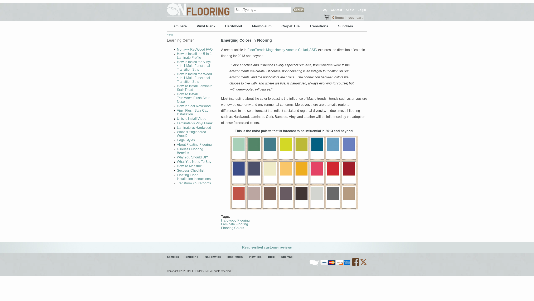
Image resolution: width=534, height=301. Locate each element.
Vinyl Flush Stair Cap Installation (192, 112)
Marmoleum (262, 26)
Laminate (179, 26)
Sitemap (287, 256)
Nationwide (213, 256)
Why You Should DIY (192, 157)
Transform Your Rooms (194, 183)
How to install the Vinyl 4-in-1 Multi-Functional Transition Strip (194, 65)
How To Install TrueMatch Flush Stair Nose (193, 97)
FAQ (324, 9)
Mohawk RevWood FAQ (195, 49)
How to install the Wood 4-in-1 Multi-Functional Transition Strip (194, 77)
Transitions (319, 26)
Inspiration (235, 256)
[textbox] (262, 10)
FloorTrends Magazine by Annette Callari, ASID (282, 50)
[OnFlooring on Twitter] (363, 264)
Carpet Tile (290, 26)
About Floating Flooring (194, 144)
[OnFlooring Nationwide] (315, 264)
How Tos (255, 256)
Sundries (345, 26)
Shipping (191, 256)
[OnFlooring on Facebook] (356, 264)
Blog (271, 256)
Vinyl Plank (206, 26)
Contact (336, 9)
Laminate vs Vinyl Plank (195, 123)
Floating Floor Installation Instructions (194, 177)
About (350, 9)
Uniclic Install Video (191, 118)
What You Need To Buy (194, 161)
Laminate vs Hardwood (194, 127)
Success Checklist (190, 170)
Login (362, 9)
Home (170, 34)
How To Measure (189, 166)
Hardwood (233, 26)
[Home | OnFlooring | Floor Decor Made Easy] (198, 10)
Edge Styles (186, 140)
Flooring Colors (232, 228)
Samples (173, 256)
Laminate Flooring (234, 224)
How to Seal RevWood (194, 106)
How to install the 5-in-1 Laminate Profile (194, 55)
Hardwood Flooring (235, 220)
